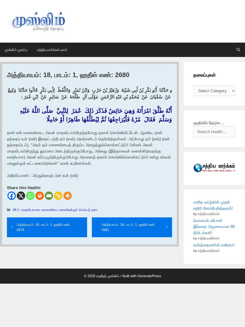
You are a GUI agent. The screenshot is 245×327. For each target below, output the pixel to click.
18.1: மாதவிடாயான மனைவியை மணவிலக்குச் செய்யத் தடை (55, 210)
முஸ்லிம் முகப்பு (16, 50)
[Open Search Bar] (238, 50)
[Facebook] (11, 196)
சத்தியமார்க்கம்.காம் (52, 50)
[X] (21, 196)
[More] (67, 196)
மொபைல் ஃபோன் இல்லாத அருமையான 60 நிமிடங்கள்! (214, 226)
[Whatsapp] (30, 196)
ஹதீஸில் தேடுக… (208, 123)
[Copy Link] (58, 196)
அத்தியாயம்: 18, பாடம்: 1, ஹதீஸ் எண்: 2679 (44, 227)
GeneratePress (149, 276)
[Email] (49, 196)
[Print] (39, 196)
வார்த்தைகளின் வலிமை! (214, 245)
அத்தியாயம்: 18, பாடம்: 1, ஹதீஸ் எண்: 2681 (128, 227)
